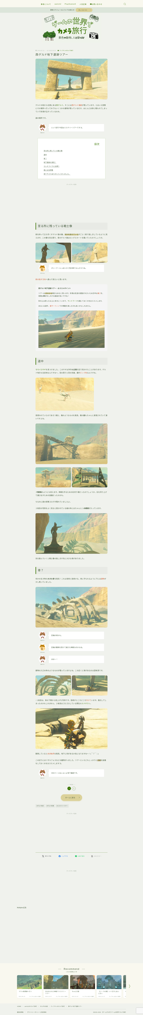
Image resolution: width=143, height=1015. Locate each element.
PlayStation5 (70, 4)
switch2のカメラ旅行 (31, 1006)
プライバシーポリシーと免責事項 (36, 1012)
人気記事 (83, 4)
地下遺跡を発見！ (50, 162)
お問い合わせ (97, 4)
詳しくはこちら (83, 10)
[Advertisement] (71, 201)
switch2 (58, 4)
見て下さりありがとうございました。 (57, 174)
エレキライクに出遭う (51, 166)
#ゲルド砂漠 (50, 806)
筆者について (46, 4)
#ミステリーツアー (62, 806)
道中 (45, 155)
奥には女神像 (48, 170)
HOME (19, 1006)
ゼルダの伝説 (44, 1006)
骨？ (45, 158)
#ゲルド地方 (40, 806)
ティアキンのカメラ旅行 (66, 50)
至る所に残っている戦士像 (53, 151)
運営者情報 (20, 1012)
